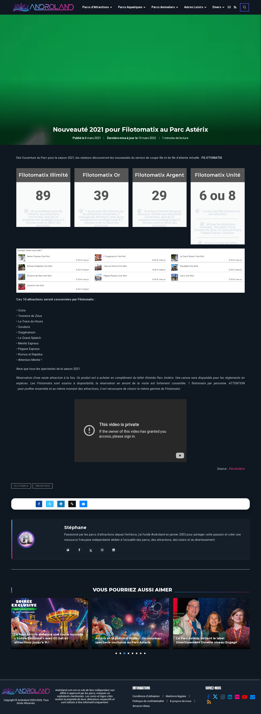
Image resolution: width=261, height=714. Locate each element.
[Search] (244, 7)
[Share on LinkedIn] (61, 504)
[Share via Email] (83, 504)
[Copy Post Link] (72, 504)
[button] (16, 625)
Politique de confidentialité (148, 701)
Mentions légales (176, 696)
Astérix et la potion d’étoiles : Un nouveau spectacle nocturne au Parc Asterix (128, 640)
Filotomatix (21, 486)
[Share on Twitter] (50, 504)
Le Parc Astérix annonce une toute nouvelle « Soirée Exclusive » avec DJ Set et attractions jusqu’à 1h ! (48, 638)
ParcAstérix (237, 469)
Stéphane (75, 527)
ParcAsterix (42, 486)
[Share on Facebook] (39, 504)
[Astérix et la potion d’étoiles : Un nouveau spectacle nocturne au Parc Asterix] (130, 623)
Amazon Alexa (141, 705)
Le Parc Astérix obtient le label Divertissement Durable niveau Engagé (206, 640)
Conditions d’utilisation (146, 696)
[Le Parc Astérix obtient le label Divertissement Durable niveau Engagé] (211, 623)
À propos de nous (180, 701)
